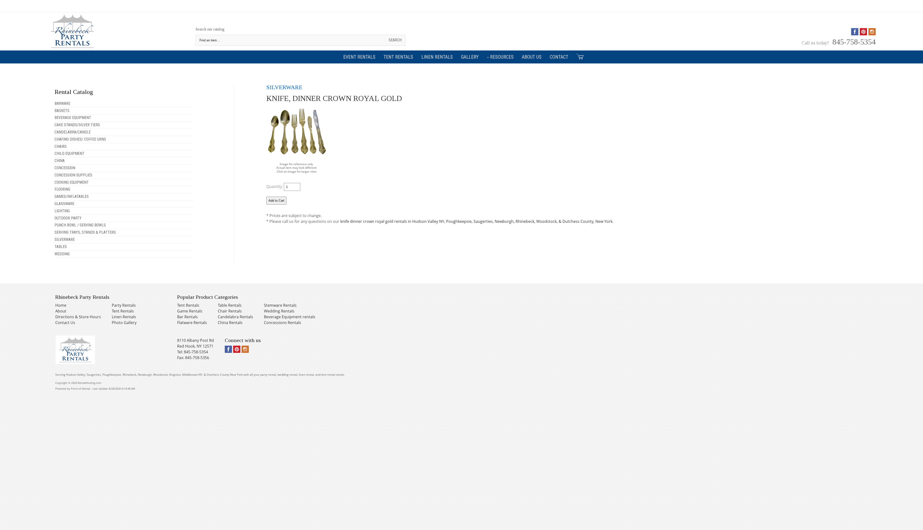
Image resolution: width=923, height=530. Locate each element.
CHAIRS (61, 146)
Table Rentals (230, 305)
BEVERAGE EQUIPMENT (73, 117)
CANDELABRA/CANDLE (73, 132)
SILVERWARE (65, 239)
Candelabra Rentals (235, 316)
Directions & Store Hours (78, 316)
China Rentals (230, 322)
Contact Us (65, 322)
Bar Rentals (187, 316)
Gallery (470, 57)
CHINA (60, 160)
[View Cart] (578, 56)
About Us (532, 57)
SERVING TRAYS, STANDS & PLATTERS (85, 232)
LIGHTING (62, 211)
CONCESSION (65, 168)
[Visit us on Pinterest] (863, 33)
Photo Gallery (124, 322)
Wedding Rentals (279, 311)
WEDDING (62, 254)
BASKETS (62, 110)
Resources (502, 57)
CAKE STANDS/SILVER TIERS (77, 125)
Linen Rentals (437, 57)
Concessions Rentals (282, 322)
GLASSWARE (64, 203)
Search (395, 40)
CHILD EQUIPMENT (69, 153)
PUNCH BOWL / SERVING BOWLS (80, 225)
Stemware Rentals (280, 305)
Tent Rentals (398, 57)
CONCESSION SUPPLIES (73, 175)
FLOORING (62, 189)
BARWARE (62, 103)
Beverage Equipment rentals (289, 316)
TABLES (61, 246)
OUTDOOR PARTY (68, 218)
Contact (559, 57)
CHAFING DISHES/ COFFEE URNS (80, 139)
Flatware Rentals (192, 322)
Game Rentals (189, 311)
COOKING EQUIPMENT (72, 182)
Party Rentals (124, 305)
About (60, 311)
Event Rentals (359, 57)
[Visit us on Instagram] (872, 33)
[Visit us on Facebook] (854, 33)
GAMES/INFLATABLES (72, 196)
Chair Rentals (230, 311)
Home (60, 305)
